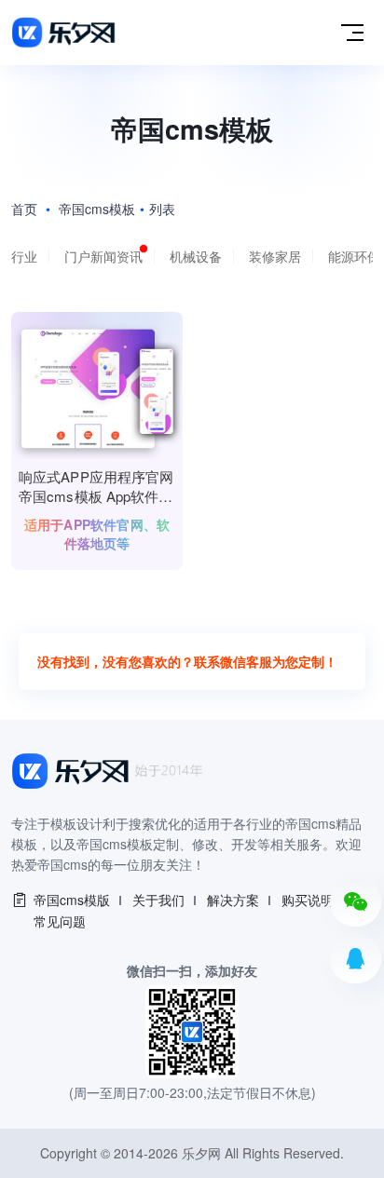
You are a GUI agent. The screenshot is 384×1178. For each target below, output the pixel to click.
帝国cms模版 (72, 899)
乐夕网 (201, 1153)
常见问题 (60, 921)
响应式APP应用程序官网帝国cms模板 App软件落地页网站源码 (96, 487)
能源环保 (354, 256)
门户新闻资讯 (103, 256)
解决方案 (233, 899)
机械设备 (196, 256)
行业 (24, 256)
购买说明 (307, 899)
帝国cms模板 (97, 208)
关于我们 (158, 899)
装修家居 (275, 256)
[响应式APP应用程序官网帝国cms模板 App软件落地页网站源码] (97, 385)
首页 (24, 208)
